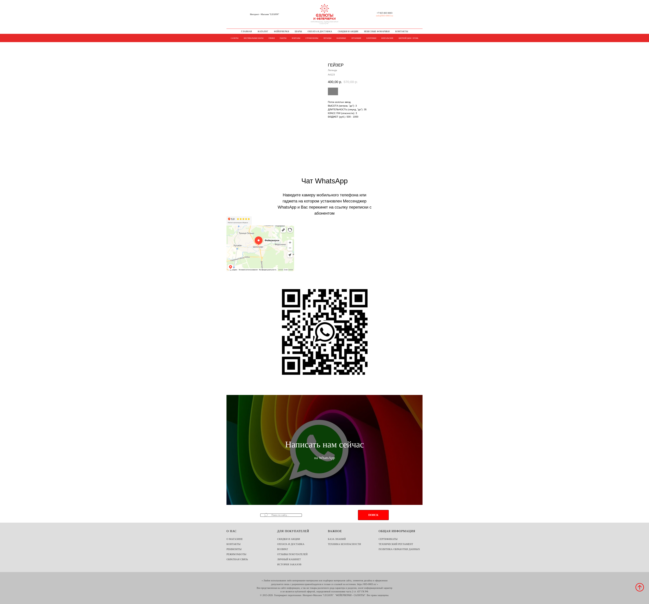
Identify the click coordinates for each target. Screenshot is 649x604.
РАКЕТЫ (283, 38)
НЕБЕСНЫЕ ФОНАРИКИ (377, 31)
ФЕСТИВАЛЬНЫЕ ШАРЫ (253, 38)
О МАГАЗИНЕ (234, 539)
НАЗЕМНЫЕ (341, 38)
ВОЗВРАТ (282, 549)
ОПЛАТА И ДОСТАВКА (320, 31)
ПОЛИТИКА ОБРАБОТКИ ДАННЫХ (399, 549)
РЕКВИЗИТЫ (234, 549)
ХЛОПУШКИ (371, 38)
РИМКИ (272, 38)
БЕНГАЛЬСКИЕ (387, 38)
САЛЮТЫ (234, 38)
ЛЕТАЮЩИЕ (356, 38)
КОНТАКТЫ (401, 31)
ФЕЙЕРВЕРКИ (281, 31)
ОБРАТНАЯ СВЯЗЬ (237, 559)
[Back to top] (639, 587)
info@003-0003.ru (384, 15)
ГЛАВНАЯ (246, 31)
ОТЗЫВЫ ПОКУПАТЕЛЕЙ (292, 554)
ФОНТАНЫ (296, 38)
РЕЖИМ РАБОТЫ (236, 554)
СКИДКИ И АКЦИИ (348, 31)
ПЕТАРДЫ (327, 38)
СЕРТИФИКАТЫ (388, 539)
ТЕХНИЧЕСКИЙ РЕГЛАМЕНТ (396, 544)
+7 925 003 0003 (384, 13)
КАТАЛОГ (263, 31)
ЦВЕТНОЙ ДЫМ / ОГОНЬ (408, 38)
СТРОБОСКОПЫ (311, 38)
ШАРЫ (298, 31)
